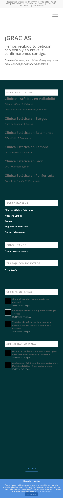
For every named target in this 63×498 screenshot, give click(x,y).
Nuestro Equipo (14, 215)
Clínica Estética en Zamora (26, 147)
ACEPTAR (31, 494)
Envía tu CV (11, 270)
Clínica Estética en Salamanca (29, 132)
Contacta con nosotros (16, 251)
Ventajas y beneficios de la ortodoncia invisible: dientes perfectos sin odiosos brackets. (31, 325)
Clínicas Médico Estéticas (19, 210)
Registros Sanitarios (16, 226)
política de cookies (43, 491)
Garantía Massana (15, 232)
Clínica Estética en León (24, 161)
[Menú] (53, 14)
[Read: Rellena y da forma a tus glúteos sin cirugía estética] (8, 312)
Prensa (8, 221)
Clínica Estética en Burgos (26, 118)
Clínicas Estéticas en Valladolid (30, 98)
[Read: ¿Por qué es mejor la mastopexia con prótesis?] (8, 301)
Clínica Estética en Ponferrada (29, 175)
